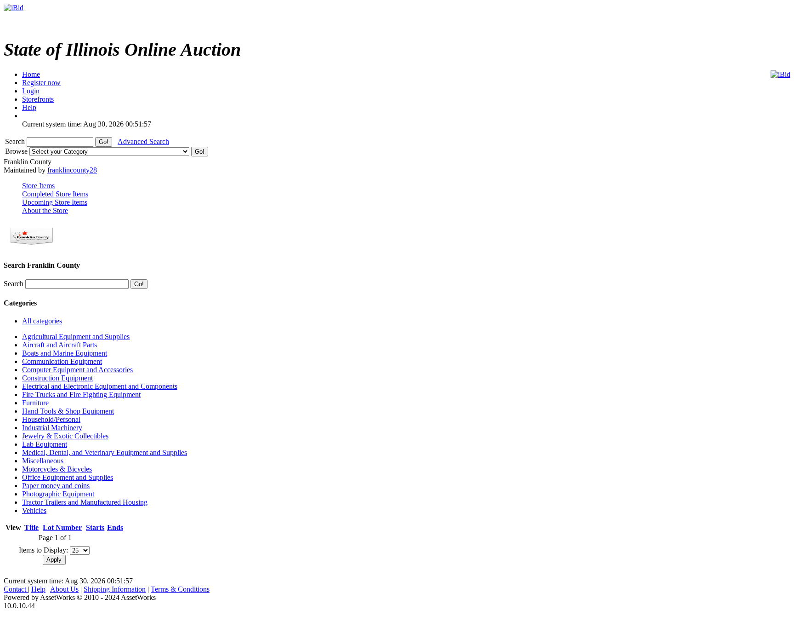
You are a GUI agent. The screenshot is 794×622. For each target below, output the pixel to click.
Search (16, 141)
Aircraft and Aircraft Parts (59, 345)
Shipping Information (115, 589)
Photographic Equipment (58, 494)
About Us (64, 589)
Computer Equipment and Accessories (77, 370)
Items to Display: (43, 550)
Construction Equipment (57, 378)
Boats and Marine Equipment (64, 353)
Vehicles (34, 510)
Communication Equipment (62, 361)
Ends (115, 527)
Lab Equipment (44, 444)
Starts (95, 527)
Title (31, 527)
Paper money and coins (56, 486)
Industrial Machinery (52, 428)
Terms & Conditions (180, 589)
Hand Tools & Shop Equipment (68, 411)
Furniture (35, 403)
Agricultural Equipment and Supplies (76, 336)
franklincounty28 (72, 170)
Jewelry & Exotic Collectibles (65, 436)
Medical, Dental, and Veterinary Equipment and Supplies (104, 452)
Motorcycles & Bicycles (57, 469)
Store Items (38, 186)
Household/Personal (51, 419)
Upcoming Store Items (54, 202)
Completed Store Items (55, 194)
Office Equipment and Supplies (67, 477)
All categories (42, 321)
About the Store (45, 210)
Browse (17, 151)
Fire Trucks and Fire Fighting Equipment (81, 394)
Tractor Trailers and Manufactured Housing (84, 502)
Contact (16, 589)
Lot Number (62, 527)
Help (38, 589)
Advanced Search (143, 141)
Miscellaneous (42, 461)
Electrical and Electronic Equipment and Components (99, 386)
